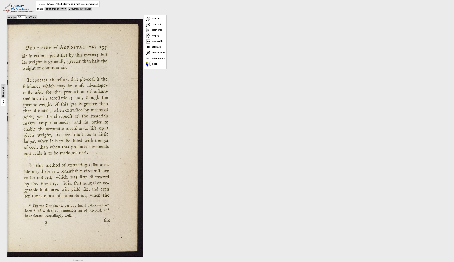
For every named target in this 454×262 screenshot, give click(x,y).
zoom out (156, 24)
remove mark (158, 52)
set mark (156, 47)
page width (156, 41)
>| (35, 17)
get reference (158, 58)
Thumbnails (3, 91)
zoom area (156, 30)
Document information (80, 9)
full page (155, 35)
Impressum (78, 260)
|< (14, 17)
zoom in (155, 18)
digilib (154, 64)
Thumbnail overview (56, 9)
